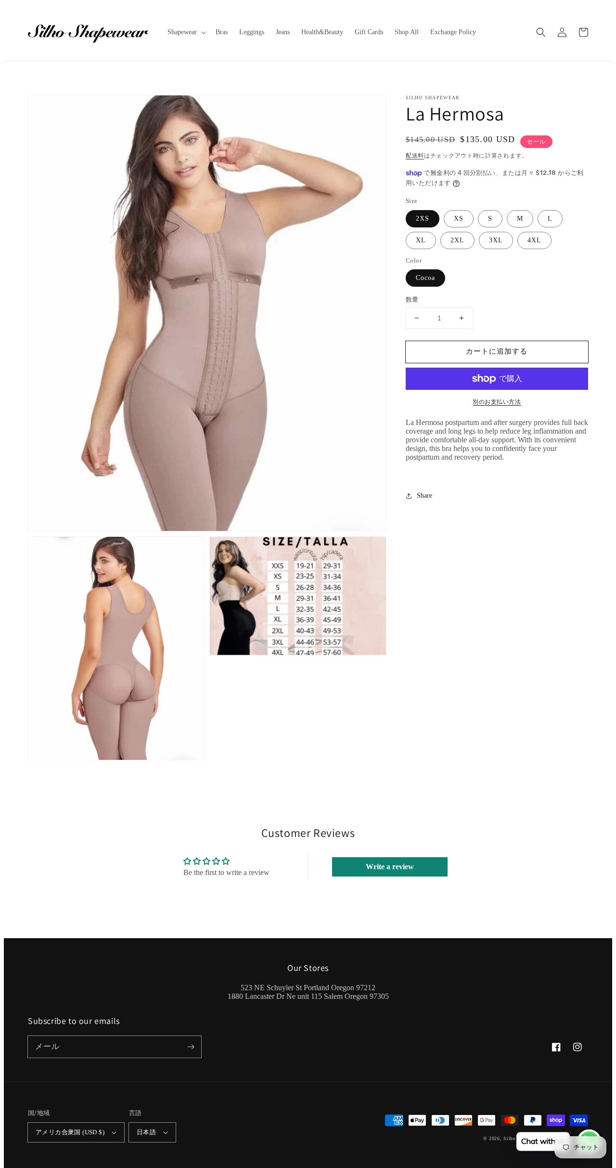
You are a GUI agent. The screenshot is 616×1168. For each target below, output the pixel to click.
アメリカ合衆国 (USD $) (70, 1132)
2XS (422, 218)
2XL (457, 240)
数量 (412, 299)
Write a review (390, 867)
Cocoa (425, 277)
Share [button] (424, 495)
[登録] (190, 1046)
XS (458, 218)
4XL (534, 240)
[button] (541, 32)
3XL (496, 240)
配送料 (415, 155)
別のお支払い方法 (497, 401)
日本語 (146, 1132)
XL (421, 240)
